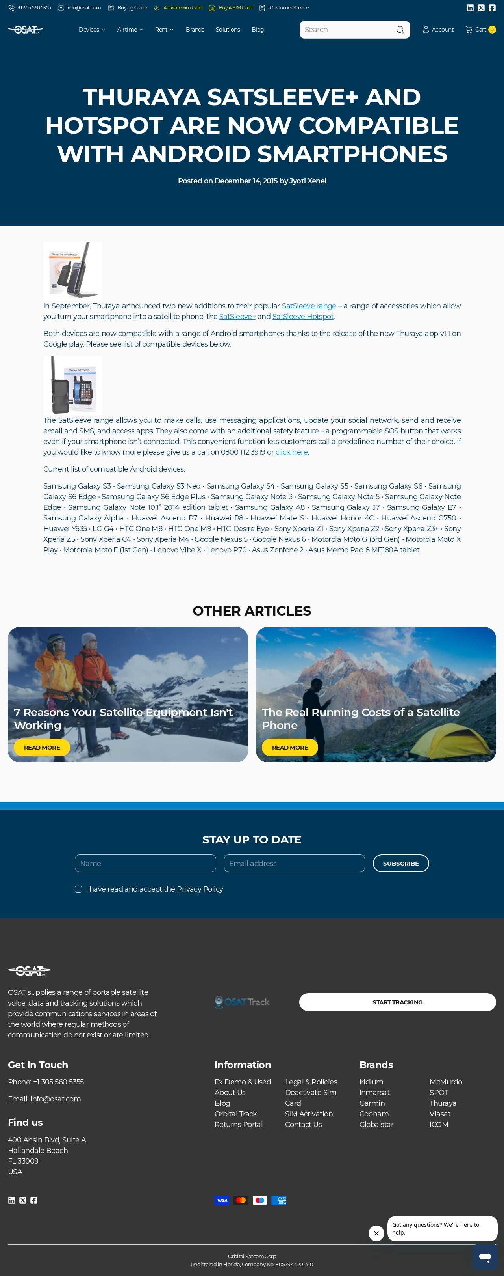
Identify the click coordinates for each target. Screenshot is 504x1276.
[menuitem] (87, 29)
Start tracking (397, 1002)
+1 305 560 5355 (34, 8)
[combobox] (355, 30)
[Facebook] (492, 8)
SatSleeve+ (237, 316)
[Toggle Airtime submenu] (143, 29)
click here (292, 452)
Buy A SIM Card (235, 8)
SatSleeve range (309, 306)
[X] (481, 8)
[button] (438, 30)
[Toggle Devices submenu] (105, 29)
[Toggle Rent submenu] (174, 29)
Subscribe (401, 863)
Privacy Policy (200, 889)
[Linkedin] (470, 8)
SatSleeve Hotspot (303, 316)
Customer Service (289, 8)
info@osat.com (84, 8)
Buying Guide (132, 8)
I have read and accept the (154, 889)
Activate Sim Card (182, 8)
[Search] (400, 30)
